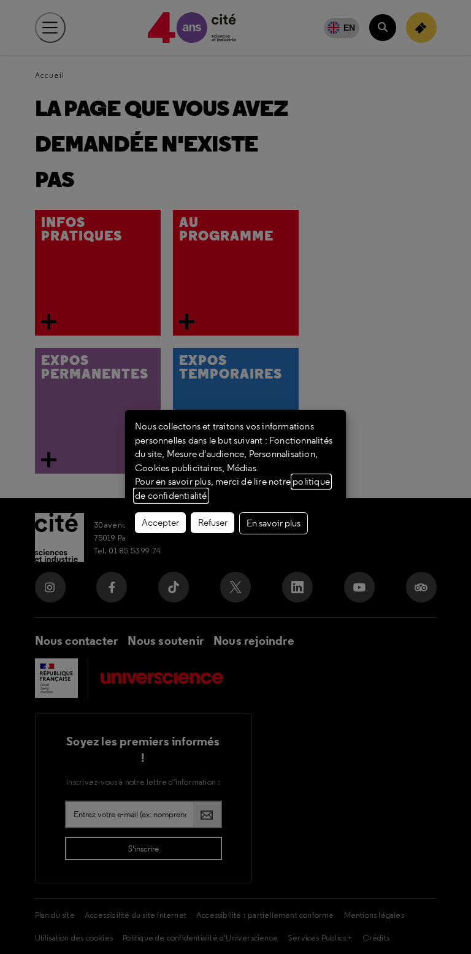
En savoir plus (274, 523)
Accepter (160, 523)
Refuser (213, 523)
